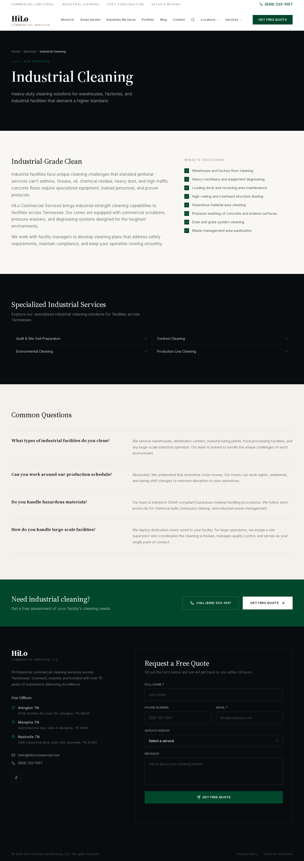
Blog (163, 19)
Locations (208, 19)
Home (15, 51)
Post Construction (125, 4)
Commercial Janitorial (32, 4)
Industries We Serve (121, 19)
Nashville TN (29, 737)
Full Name (154, 684)
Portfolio (148, 19)
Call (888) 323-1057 (213, 603)
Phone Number (157, 707)
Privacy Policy (247, 854)
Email (222, 707)
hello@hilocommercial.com (39, 755)
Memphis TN (28, 722)
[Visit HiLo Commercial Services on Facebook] (16, 778)
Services (231, 19)
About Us (67, 19)
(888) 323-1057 (279, 4)
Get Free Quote (272, 19)
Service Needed (157, 730)
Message (152, 753)
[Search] (193, 20)
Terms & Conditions (278, 854)
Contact (179, 19)
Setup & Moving (166, 4)
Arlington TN (28, 708)
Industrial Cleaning (81, 4)
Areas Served (90, 19)
